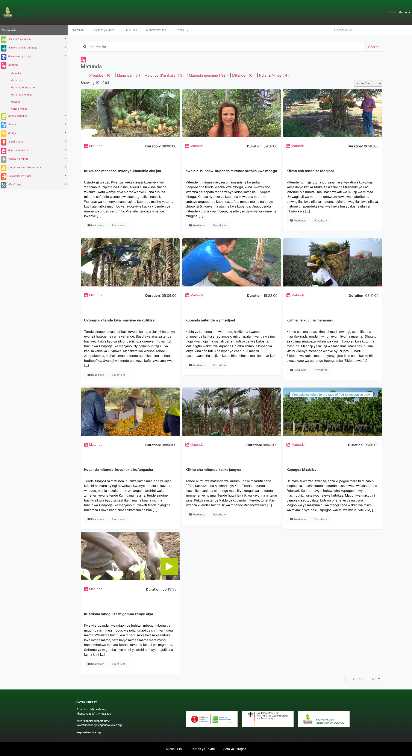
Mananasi (17, 80)
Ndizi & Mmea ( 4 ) (274, 75)
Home (392, 12)
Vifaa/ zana (14, 184)
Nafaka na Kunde (18, 158)
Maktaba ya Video (103, 30)
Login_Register (343, 29)
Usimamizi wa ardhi (19, 175)
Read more (97, 225)
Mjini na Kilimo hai (18, 150)
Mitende (16, 101)
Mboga (12, 124)
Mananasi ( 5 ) (128, 75)
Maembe (16, 73)
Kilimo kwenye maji (19, 56)
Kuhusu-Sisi (130, 30)
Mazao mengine (17, 115)
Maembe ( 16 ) (101, 75)
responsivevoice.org (88, 732)
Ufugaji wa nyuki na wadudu (25, 167)
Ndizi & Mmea (19, 108)
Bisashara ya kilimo (19, 39)
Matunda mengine (21, 94)
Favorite (117, 225)
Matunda (13, 64)
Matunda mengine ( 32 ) (208, 75)
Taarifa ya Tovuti (203, 749)
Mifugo (12, 133)
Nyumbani (78, 30)
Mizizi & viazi (16, 141)
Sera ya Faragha (234, 749)
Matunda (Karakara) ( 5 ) (164, 75)
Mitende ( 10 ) (243, 75)
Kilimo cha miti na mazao (22, 47)
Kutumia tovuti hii (156, 30)
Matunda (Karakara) (23, 87)
